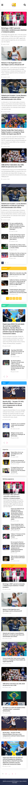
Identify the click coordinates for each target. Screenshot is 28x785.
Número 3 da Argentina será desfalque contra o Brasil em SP (12, 64)
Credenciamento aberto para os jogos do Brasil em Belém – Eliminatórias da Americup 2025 (18, 291)
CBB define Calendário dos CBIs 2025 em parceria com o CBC (12, 166)
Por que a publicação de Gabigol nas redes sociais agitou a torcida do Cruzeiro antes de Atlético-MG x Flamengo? (17, 226)
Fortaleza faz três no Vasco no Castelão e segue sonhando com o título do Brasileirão (18, 255)
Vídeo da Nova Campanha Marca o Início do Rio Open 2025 (18, 558)
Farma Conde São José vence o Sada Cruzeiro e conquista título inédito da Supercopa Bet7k (12, 132)
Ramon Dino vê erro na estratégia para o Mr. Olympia (17, 454)
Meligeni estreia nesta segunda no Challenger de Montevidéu (18, 434)
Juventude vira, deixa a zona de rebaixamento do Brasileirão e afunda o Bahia (18, 246)
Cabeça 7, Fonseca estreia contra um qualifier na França (18, 535)
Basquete (4, 268)
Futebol (4, 185)
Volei (3, 305)
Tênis (4, 383)
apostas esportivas (8, 505)
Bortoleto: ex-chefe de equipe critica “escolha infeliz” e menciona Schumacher (14, 709)
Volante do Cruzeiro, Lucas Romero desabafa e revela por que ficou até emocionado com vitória (13, 97)
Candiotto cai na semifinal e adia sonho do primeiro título (18, 425)
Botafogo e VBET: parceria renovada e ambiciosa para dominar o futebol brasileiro (14, 30)
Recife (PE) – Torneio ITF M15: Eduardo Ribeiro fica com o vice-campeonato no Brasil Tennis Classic (13, 404)
